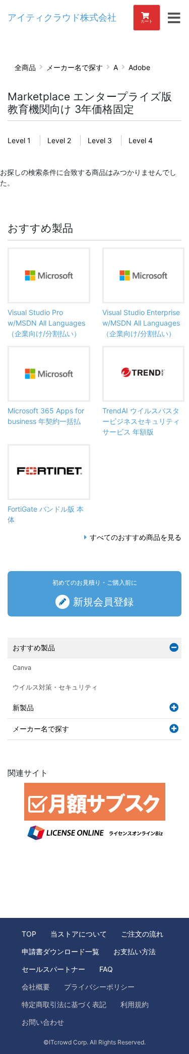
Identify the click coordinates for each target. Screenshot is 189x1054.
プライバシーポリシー (99, 986)
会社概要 (36, 986)
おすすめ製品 (34, 647)
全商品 (25, 67)
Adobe (139, 67)
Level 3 (100, 140)
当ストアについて (78, 933)
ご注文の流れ (142, 933)
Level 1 (19, 140)
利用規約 (134, 1004)
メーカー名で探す (74, 67)
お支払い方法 (134, 951)
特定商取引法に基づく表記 (64, 1004)
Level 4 (141, 140)
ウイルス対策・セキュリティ (55, 687)
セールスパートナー (53, 969)
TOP (29, 933)
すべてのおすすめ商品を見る (135, 537)
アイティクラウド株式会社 (62, 17)
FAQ (106, 969)
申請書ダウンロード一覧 (60, 951)
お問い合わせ (43, 1022)
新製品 (23, 707)
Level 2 (59, 140)
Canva (22, 667)
